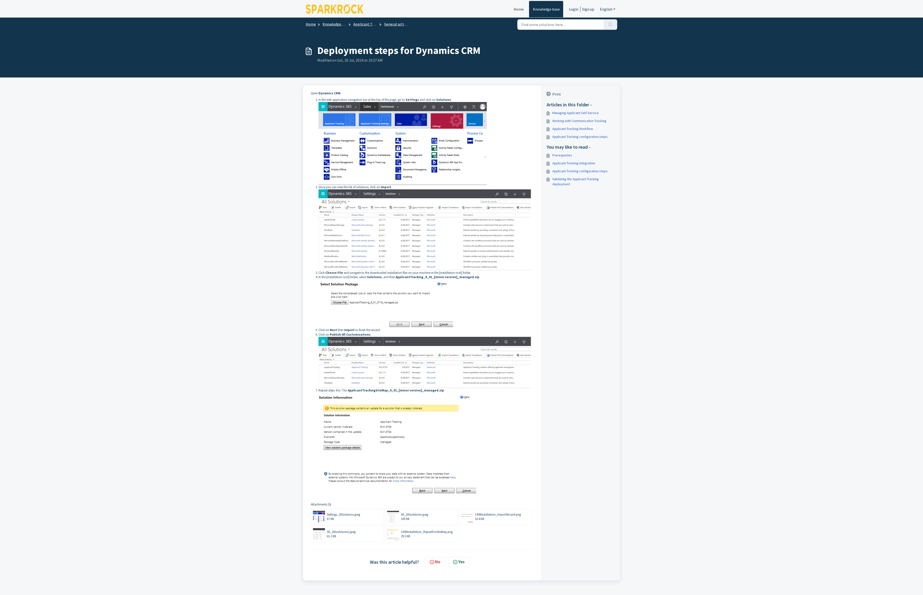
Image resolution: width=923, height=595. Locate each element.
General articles (397, 24)
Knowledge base (546, 9)
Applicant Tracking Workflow (572, 129)
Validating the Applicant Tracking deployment (575, 181)
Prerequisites (562, 155)
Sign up (588, 9)
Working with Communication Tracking (579, 121)
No (437, 561)
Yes (461, 561)
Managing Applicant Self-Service (575, 113)
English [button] (606, 9)
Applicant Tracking (369, 24)
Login (573, 9)
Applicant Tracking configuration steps (580, 136)
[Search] (610, 24)
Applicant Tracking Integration (573, 163)
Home (519, 9)
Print (556, 94)
